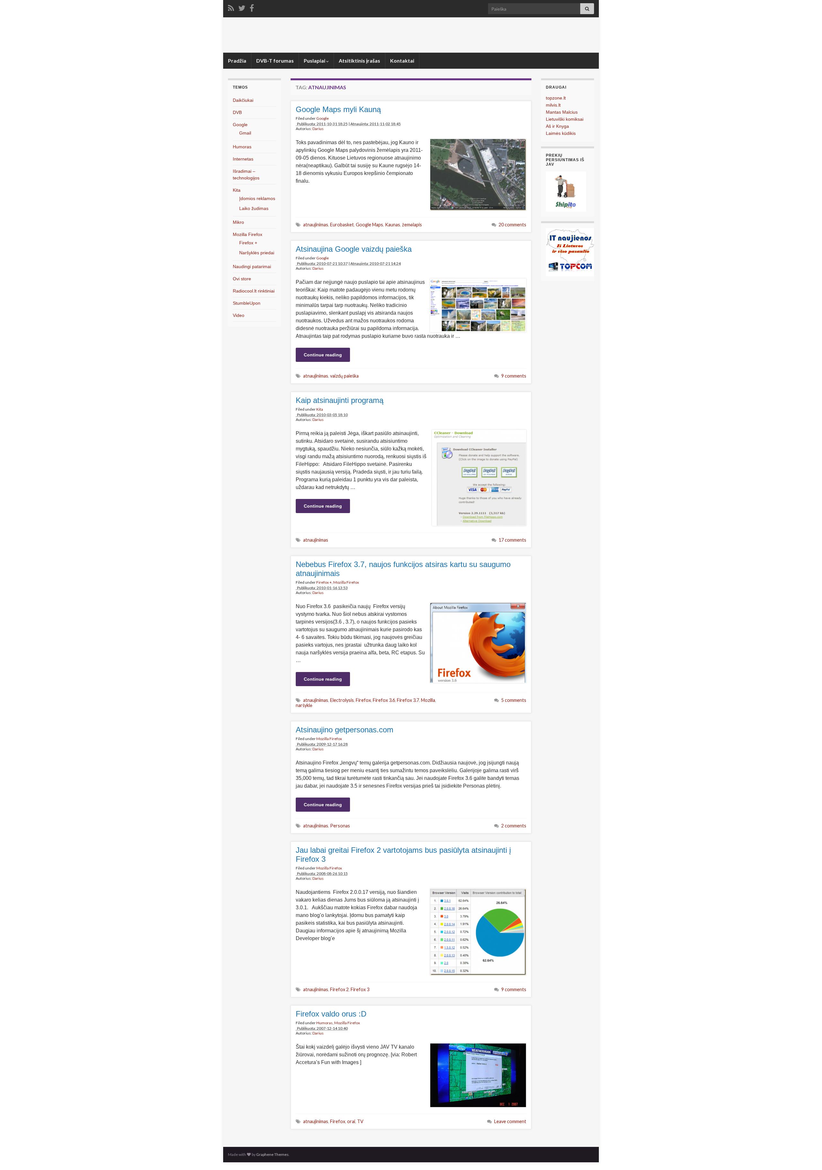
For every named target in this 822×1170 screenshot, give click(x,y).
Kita (319, 409)
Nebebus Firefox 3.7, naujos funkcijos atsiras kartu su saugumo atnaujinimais (403, 569)
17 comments (512, 540)
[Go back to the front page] (411, 35)
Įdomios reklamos (257, 198)
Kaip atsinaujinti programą (339, 400)
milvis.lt (553, 105)
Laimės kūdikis (561, 133)
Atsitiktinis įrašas (359, 60)
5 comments (513, 700)
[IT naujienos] (570, 251)
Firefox (363, 700)
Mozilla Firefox (346, 582)
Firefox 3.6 (384, 700)
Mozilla (428, 700)
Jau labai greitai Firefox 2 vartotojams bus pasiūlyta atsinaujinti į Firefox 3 (403, 854)
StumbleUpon (246, 303)
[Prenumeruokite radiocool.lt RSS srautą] (231, 7)
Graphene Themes (272, 1154)
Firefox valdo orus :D (331, 1013)
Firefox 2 (339, 989)
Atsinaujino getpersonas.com (344, 729)
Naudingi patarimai (252, 266)
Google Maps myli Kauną (338, 109)
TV (360, 1121)
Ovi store (242, 278)
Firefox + (324, 582)
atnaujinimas (315, 224)
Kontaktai (402, 60)
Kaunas (392, 224)
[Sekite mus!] (241, 7)
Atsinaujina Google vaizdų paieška (354, 249)
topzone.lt (556, 97)
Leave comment (510, 1121)
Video (238, 315)
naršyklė (304, 705)
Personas (340, 825)
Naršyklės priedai (256, 252)
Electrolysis (342, 700)
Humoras (324, 1022)
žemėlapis (412, 224)
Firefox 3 (360, 989)
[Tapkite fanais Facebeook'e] (251, 7)
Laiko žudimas (253, 208)
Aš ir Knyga (557, 126)
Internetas (243, 159)
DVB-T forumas (275, 60)
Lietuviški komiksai (564, 119)
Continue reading (323, 354)
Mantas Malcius (562, 112)
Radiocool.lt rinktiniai (254, 290)
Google (322, 118)
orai (351, 1121)
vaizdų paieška (344, 376)
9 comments (513, 376)
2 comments (513, 825)
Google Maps (369, 224)
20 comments (512, 224)
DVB (237, 112)
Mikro (238, 222)
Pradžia (237, 60)
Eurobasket (342, 224)
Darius (318, 128)
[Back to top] (808, 1156)
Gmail (245, 132)
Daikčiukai (243, 100)
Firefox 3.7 (408, 700)
